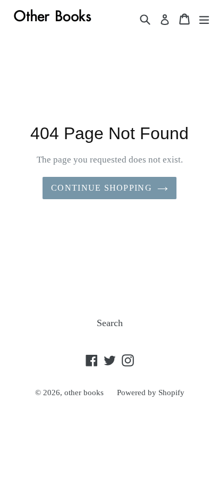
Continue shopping (101, 187)
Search (110, 323)
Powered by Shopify (150, 392)
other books (84, 392)
